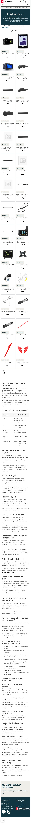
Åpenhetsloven (19, 806)
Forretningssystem (8, 820)
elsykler (21, 775)
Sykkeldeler (20, 25)
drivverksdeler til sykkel (8, 572)
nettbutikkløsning (18, 820)
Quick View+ (5, 51)
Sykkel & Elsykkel (12, 25)
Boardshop (4, 25)
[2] (3, 371)
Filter (15, 30)
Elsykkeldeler (5, 27)
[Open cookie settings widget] (2, 820)
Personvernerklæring (21, 804)
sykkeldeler (14, 775)
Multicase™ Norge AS (15, 821)
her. (3, 793)
